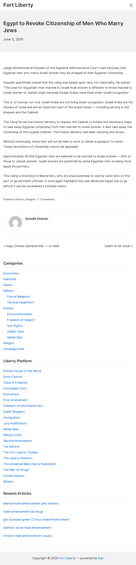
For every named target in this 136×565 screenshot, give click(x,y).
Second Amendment (17, 440)
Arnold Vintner (36, 219)
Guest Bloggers (14, 411)
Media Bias (14, 337)
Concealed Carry (15, 388)
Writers (8, 481)
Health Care (15, 331)
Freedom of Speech (21, 320)
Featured (9, 279)
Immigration (11, 417)
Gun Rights (15, 325)
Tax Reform (11, 446)
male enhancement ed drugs (23, 511)
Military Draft (12, 435)
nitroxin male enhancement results (27, 535)
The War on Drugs (16, 469)
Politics (19, 199)
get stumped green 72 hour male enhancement (36, 519)
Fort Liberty (67, 558)
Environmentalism (19, 314)
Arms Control (12, 376)
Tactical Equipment (20, 302)
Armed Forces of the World (22, 371)
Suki (101, 558)
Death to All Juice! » (119, 246)
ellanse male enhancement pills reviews (30, 503)
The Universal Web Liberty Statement (29, 464)
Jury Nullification (15, 423)
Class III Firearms (15, 382)
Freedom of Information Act (23, 406)
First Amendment (15, 400)
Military (8, 290)
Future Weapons (18, 296)
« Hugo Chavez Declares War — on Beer (31, 246)
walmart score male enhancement (27, 527)
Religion (30, 199)
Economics (11, 273)
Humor (8, 285)
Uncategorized (13, 349)
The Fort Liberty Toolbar (20, 452)
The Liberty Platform (18, 458)
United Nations (13, 475)
